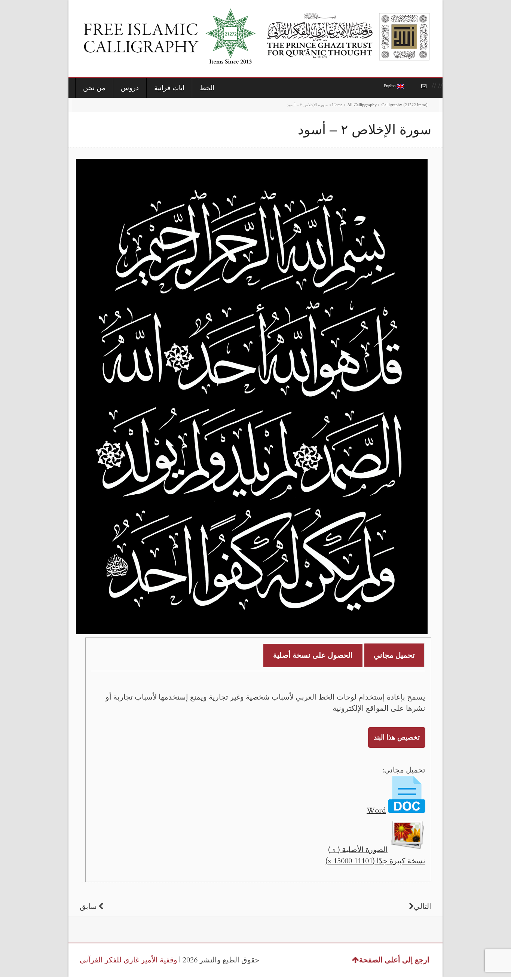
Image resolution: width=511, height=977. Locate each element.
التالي (422, 906)
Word (376, 810)
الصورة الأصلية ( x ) (358, 850)
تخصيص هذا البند (397, 737)
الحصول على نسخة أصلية (313, 655)
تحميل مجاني (394, 655)
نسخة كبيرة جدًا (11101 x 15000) (375, 861)
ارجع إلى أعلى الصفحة (394, 960)
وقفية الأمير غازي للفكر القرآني (128, 960)
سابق (88, 906)
